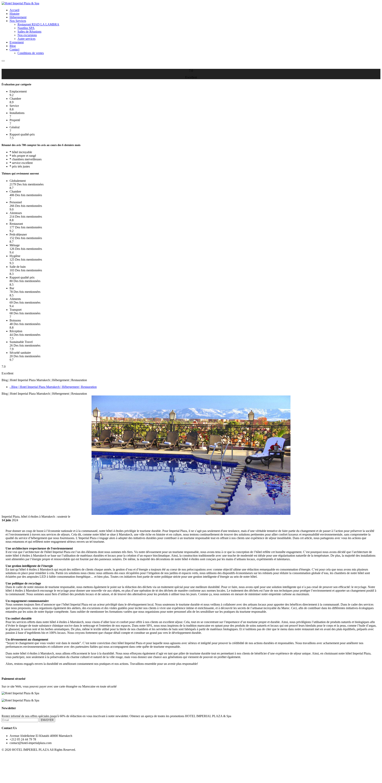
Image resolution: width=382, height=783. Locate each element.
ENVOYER (47, 720)
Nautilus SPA (26, 28)
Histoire (14, 13)
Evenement (17, 42)
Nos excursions (27, 35)
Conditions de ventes (31, 53)
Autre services (26, 38)
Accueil (14, 10)
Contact (14, 49)
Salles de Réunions (29, 31)
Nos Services (18, 20)
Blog (13, 46)
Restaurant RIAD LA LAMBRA (38, 24)
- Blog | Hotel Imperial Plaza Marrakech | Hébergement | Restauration (53, 387)
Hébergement (18, 17)
